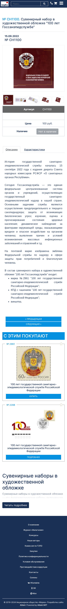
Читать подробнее (15, 505)
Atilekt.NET (42, 605)
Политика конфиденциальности (33, 556)
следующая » (33, 324)
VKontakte (34, 583)
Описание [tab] (12, 149)
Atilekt (23, 605)
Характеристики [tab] (34, 149)
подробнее (33, 457)
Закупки (33, 551)
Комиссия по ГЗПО (33, 546)
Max (34, 593)
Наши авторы (33, 540)
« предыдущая (33, 319)
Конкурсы (33, 535)
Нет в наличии (47, 131)
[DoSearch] (44, 3)
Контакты (33, 572)
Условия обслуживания (33, 562)
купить (33, 396)
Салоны (33, 577)
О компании (33, 525)
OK (34, 588)
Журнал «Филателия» (33, 530)
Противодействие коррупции (33, 567)
